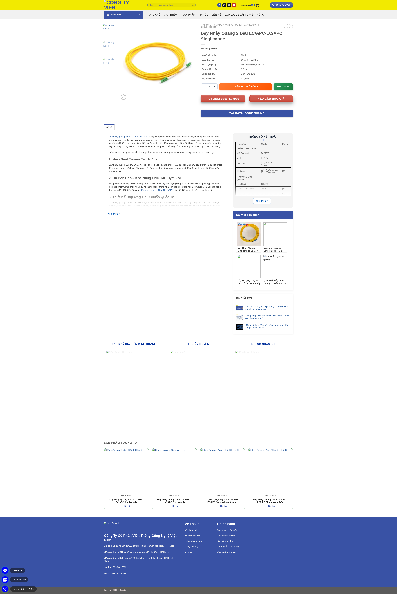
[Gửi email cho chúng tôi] (229, 5)
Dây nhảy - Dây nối (233, 25)
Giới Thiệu (170, 14)
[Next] (191, 62)
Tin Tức (203, 14)
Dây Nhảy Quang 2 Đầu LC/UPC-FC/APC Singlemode (126, 500)
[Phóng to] (123, 97)
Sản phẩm (189, 14)
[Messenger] (5, 570)
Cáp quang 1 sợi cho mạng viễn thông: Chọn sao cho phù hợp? (267, 316)
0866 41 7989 (120, 567)
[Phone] (5, 588)
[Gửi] (193, 5)
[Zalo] (5, 579)
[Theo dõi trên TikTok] (224, 5)
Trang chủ (206, 25)
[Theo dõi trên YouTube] (234, 5)
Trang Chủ (153, 14)
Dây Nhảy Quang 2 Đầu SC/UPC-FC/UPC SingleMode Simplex (223, 500)
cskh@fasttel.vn (119, 573)
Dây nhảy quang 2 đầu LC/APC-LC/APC (128, 136)
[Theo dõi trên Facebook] (219, 5)
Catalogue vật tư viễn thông (244, 14)
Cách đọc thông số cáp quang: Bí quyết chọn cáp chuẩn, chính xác (267, 307)
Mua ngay (283, 86)
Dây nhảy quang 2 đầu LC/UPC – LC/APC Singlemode (174, 500)
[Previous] (125, 62)
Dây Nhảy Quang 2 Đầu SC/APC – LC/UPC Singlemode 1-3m (270, 500)
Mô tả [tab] (109, 127)
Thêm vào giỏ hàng (245, 86)
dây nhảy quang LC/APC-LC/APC (157, 190)
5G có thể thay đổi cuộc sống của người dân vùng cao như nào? (266, 326)
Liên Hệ (216, 14)
